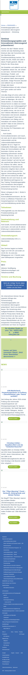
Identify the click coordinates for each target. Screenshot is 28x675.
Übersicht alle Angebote (7, 539)
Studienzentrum (5, 585)
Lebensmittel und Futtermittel (10, 615)
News (12, 631)
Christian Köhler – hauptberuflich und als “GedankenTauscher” (14, 445)
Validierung (6, 597)
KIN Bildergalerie (6, 661)
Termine (16, 631)
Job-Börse (4, 647)
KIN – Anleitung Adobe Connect (9, 670)
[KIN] (14, 5)
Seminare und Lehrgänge (9, 561)
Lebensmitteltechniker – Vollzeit (10, 552)
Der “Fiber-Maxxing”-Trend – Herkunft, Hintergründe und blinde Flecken (14, 493)
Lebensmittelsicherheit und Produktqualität (11, 593)
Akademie (4, 536)
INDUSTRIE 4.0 (7, 628)
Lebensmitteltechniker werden (10, 541)
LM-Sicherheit (5, 591)
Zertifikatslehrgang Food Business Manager (13, 572)
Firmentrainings (7, 563)
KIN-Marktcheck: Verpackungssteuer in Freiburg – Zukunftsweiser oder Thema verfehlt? (14, 393)
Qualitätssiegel (5, 624)
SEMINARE (11, 25)
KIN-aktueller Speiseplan (9, 587)
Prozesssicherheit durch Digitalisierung (12, 608)
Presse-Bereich (5, 664)
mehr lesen (13, 418)
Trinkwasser (6, 617)
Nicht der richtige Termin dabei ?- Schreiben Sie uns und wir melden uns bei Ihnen (14, 285)
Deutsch (17, 652)
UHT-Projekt (21, 634)
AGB (22, 652)
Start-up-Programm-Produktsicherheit (10, 621)
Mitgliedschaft (5, 638)
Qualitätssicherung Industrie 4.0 (9, 626)
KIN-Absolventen (5, 649)
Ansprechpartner (5, 655)
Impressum (15, 667)
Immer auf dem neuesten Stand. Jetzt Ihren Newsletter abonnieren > (13, 353)
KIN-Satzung (6, 645)
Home (3, 25)
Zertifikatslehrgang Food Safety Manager (12, 569)
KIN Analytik (4, 613)
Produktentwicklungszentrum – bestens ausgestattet (13, 610)
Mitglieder (6, 640)
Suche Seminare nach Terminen (9, 583)
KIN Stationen (6, 636)
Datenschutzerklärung (7, 667)
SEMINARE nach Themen (7, 580)
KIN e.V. (4, 631)
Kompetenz (4, 634)
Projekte (21, 631)
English (12, 652)
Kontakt (4, 652)
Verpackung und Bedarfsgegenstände (12, 619)
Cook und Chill (8, 602)
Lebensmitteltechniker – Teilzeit (10, 554)
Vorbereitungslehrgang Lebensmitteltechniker (13, 578)
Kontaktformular (5, 657)
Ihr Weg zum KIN (5, 659)
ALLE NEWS (13, 522)
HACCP (5, 595)
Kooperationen (7, 643)
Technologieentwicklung (9, 599)
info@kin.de (14, 334)
